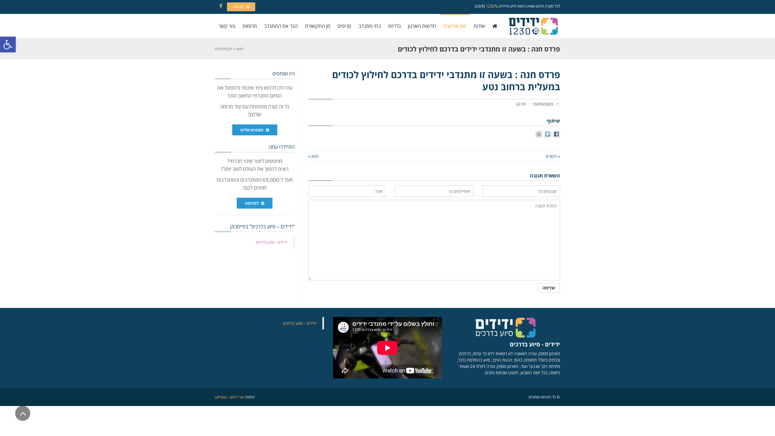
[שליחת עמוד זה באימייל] (538, 134)
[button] (8, 44)
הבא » (313, 156)
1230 (490, 6)
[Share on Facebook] (556, 134)
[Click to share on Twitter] (547, 134)
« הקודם (553, 156)
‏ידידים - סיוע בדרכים (271, 242)
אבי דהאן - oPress (229, 397)
